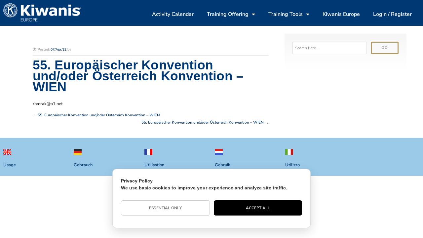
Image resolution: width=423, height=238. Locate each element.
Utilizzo (292, 165)
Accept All (258, 208)
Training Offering (228, 14)
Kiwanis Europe (341, 14)
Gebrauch (83, 165)
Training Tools (285, 14)
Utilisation (154, 165)
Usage (9, 165)
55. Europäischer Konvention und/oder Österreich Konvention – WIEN (99, 115)
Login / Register (392, 14)
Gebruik (222, 165)
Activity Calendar (173, 14)
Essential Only (165, 208)
